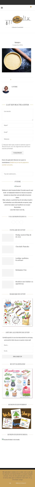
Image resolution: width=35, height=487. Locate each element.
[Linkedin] (20, 2)
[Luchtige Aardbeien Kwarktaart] (8, 261)
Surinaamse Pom (21, 270)
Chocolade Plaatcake (22, 246)
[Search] (33, 8)
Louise (14, 87)
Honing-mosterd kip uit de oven (23, 236)
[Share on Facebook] (14, 79)
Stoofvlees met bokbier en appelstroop (24, 283)
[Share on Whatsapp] (21, 79)
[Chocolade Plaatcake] (8, 249)
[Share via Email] (23, 79)
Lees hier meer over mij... (17, 210)
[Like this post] (12, 79)
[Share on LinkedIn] (19, 79)
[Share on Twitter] (16, 79)
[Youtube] (22, 2)
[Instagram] (14, 2)
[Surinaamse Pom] (8, 273)
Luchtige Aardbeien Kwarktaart (22, 259)
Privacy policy (21, 483)
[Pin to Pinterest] (17, 79)
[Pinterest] (17, 2)
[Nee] (32, 478)
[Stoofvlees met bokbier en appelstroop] (8, 284)
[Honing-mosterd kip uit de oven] (8, 238)
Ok (10, 483)
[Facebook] (12, 2)
